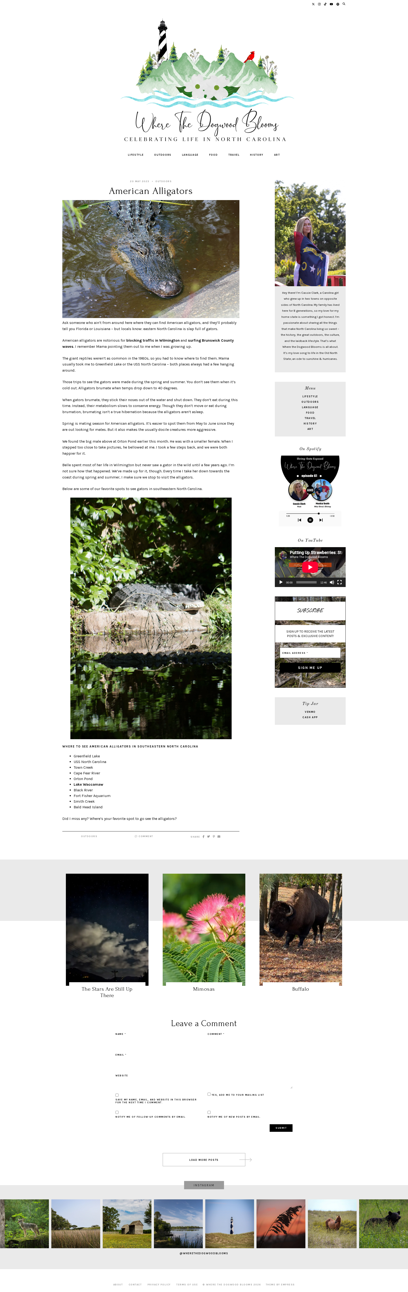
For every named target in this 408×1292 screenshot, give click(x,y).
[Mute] (332, 582)
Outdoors (162, 154)
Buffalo (300, 989)
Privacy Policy (159, 1284)
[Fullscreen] (339, 582)
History (257, 154)
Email (121, 1054)
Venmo (310, 711)
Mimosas (204, 989)
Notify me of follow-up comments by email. (150, 1117)
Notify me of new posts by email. (234, 1117)
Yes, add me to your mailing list (237, 1095)
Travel (234, 154)
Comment (145, 836)
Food (213, 154)
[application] (310, 567)
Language (190, 154)
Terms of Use (187, 1284)
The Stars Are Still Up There (107, 992)
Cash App (310, 717)
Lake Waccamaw (88, 784)
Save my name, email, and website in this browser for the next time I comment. (156, 1101)
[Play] (281, 582)
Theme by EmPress (280, 1284)
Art (277, 154)
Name (120, 1034)
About (118, 1284)
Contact (135, 1284)
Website (121, 1075)
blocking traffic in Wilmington (153, 340)
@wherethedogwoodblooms (204, 1253)
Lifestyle (136, 154)
